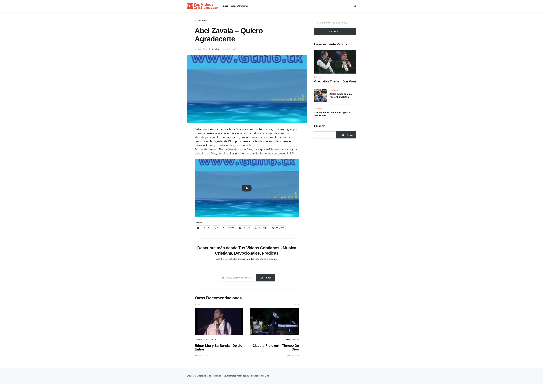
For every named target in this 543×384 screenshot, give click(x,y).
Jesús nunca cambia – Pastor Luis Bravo (341, 95)
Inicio (225, 6)
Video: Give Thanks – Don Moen (335, 81)
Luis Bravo (333, 90)
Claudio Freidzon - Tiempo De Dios (275, 347)
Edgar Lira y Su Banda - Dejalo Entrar (218, 347)
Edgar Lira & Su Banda (206, 339)
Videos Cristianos (239, 6)
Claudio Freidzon (292, 339)
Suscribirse (266, 277)
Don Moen (318, 77)
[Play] (247, 188)
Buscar (319, 126)
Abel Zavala (202, 20)
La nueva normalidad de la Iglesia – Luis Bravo (333, 114)
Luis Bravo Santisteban (209, 49)
